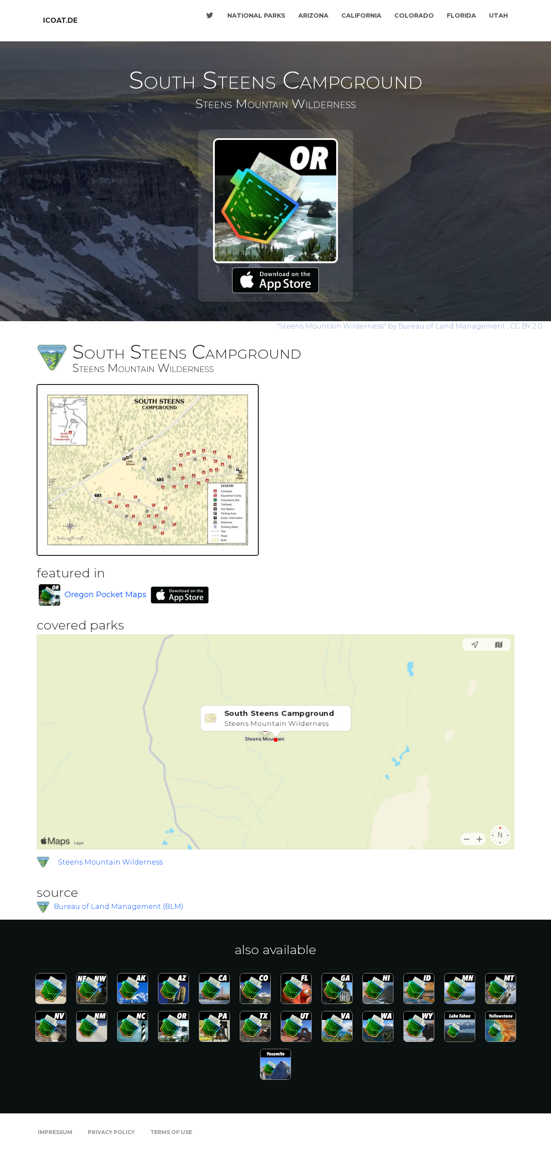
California (361, 15)
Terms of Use (171, 1132)
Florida (461, 15)
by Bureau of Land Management (391, 326)
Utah (498, 15)
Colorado (414, 15)
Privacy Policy (111, 1132)
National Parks (256, 15)
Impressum (55, 1132)
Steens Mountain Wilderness (110, 862)
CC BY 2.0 (526, 326)
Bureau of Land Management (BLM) (118, 906)
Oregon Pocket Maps (105, 594)
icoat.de (60, 20)
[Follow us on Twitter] (209, 15)
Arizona (313, 15)
